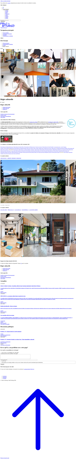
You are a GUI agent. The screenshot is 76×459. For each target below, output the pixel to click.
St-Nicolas (32, 149)
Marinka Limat (7, 152)
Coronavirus (2, 320)
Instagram (5, 377)
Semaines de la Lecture (47, 148)
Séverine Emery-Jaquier (56, 152)
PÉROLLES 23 (11, 209)
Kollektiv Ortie (41, 148)
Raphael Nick (12, 148)
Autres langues (5, 9)
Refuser (4, 5)
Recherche (2, 20)
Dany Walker (12, 152)
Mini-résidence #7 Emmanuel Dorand (20, 148)
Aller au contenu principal (5, 0)
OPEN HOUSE (6, 108)
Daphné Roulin (55, 149)
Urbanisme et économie (7, 33)
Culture (4, 45)
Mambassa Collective (48, 152)
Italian (6, 12)
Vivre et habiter (6, 32)
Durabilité (5, 34)
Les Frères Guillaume (27, 149)
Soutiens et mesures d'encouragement (7, 114)
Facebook (5, 376)
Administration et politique (8, 35)
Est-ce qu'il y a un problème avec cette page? (10, 352)
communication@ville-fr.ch (29, 369)
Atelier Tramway (37, 149)
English (6, 10)
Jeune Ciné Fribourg (16, 153)
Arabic (6, 14)
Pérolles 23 (5, 109)
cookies (9, 3)
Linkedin (4, 378)
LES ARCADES (3, 209)
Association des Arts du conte (8, 153)
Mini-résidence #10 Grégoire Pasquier (46, 149)
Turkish (6, 17)
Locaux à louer (3, 115)
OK (1, 5)
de (3, 7)
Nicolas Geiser (16, 149)
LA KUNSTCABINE (33, 209)
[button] (1, 38)
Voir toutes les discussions (5, 345)
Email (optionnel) (3, 359)
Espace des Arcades (6, 107)
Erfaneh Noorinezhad (60, 148)
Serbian (6, 18)
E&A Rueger (16, 152)
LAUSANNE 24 (17, 209)
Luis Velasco (6, 149)
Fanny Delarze (66, 152)
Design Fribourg (31, 152)
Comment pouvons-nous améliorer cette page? (9, 353)
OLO (5, 148)
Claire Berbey (20, 152)
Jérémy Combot (35, 148)
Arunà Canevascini (42, 152)
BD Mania (66, 148)
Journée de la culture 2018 (53, 121)
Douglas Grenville (26, 152)
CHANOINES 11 (25, 209)
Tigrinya (6, 16)
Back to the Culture (30, 148)
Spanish (6, 11)
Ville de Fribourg (3, 27)
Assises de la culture (33, 121)
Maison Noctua (21, 149)
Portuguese (7, 13)
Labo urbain (2, 117)
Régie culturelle (3, 292)
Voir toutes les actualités (4, 324)
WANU (7, 148)
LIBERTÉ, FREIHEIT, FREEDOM (14, 158)
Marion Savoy (54, 148)
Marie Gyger (36, 152)
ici (21, 263)
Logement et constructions (5, 334)
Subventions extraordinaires (5, 116)
